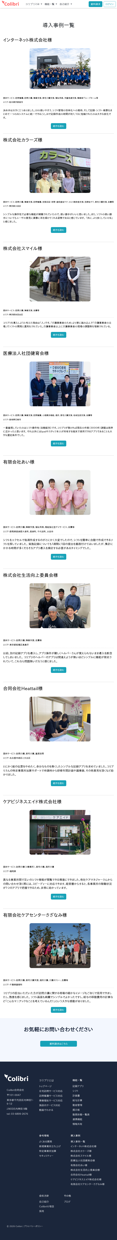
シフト (75, 1091)
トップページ (45, 1086)
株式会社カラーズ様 (81, 1151)
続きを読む (58, 126)
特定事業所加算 (47, 1151)
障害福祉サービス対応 (51, 1100)
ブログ (67, 1201)
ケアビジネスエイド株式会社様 (86, 1179)
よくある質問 (45, 1141)
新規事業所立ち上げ (50, 1146)
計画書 (76, 1095)
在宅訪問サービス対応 (51, 1091)
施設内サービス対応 (49, 1105)
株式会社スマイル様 (81, 1156)
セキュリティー (46, 1156)
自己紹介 (44, 1201)
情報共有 (77, 1124)
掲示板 (76, 1110)
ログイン (110, 4)
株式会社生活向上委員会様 (85, 1170)
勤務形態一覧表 (81, 1114)
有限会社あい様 (79, 1165)
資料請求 (95, 4)
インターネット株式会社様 (83, 1146)
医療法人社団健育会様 (83, 1160)
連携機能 (77, 1119)
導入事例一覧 (78, 1141)
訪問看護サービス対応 (51, 1096)
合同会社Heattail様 (81, 1174)
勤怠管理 (77, 1105)
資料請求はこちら (59, 1044)
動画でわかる (46, 1110)
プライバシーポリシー (33, 1226)
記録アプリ (78, 1086)
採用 (41, 1211)
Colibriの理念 (46, 1206)
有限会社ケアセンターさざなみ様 (88, 1184)
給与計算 (77, 1100)
